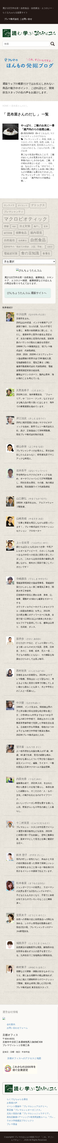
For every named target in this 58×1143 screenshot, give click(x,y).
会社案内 (11, 1024)
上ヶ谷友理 (32, 542)
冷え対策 (24, 226)
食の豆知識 (30, 253)
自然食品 (38, 240)
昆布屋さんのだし (45, 145)
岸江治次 (31, 418)
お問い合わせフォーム (17, 1028)
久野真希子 (30, 390)
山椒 (47, 142)
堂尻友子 (31, 915)
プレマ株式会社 (11, 19)
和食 (44, 139)
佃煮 (41, 142)
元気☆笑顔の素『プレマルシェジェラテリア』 (29, 1113)
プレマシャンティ (32, 139)
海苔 (36, 142)
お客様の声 (12, 1103)
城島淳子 (33, 943)
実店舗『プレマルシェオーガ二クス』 (24, 1110)
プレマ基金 (12, 1124)
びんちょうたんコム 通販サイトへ (26, 293)
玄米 (46, 226)
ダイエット (23, 205)
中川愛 (28, 702)
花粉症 (50, 247)
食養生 (46, 253)
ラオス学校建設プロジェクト (20, 1120)
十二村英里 (33, 823)
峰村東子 (31, 967)
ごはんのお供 (43, 148)
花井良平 (32, 470)
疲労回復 (8, 233)
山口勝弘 (32, 498)
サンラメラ (9, 205)
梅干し (37, 226)
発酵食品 (21, 232)
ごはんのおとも (28, 148)
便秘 (6, 226)
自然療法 (22, 240)
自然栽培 (9, 240)
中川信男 (31, 314)
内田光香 (29, 779)
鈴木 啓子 (30, 855)
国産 (49, 139)
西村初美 (31, 670)
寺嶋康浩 (32, 578)
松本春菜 (31, 883)
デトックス (38, 205)
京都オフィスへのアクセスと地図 (24, 1058)
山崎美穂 (30, 518)
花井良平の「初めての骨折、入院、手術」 (24, 246)
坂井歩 (29, 638)
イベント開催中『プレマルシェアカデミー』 (28, 1106)
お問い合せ (27, 19)
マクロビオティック (25, 219)
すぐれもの (44, 133)
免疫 (14, 226)
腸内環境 (36, 232)
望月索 (29, 747)
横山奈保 (30, 446)
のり (31, 142)
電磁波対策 (11, 253)
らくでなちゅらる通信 (17, 1099)
